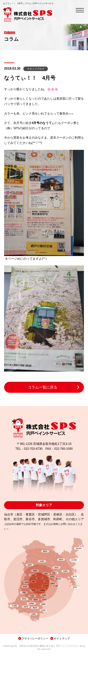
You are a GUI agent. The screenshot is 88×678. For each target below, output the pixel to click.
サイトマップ (62, 638)
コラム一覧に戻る (42, 387)
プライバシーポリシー (35, 638)
